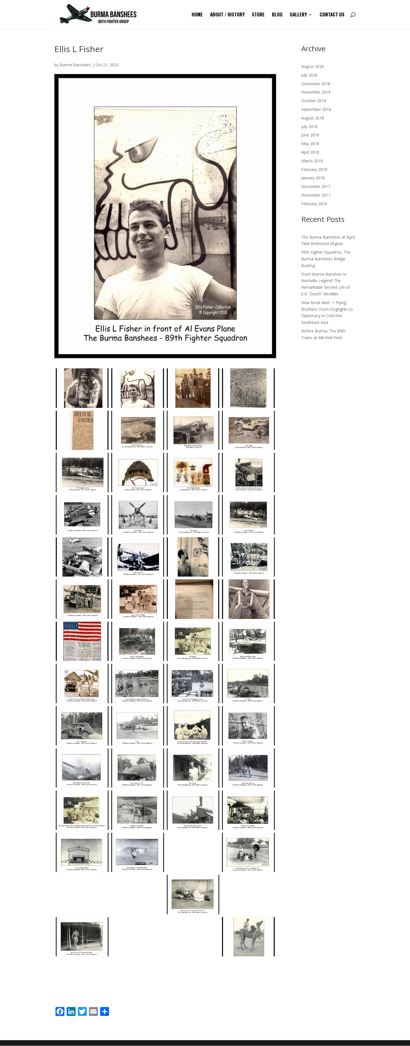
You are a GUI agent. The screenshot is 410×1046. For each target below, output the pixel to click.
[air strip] (248, 683)
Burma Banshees (75, 64)
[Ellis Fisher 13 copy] (248, 472)
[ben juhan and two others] (193, 937)
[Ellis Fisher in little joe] (82, 768)
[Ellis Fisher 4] (248, 388)
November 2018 (316, 92)
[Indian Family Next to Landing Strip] (248, 852)
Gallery (298, 15)
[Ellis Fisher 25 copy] (193, 599)
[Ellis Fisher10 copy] (248, 599)
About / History (227, 15)
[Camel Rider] (248, 937)
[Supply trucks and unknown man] (248, 894)
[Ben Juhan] (193, 768)
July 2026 (309, 75)
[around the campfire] (137, 641)
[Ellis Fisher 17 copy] (193, 515)
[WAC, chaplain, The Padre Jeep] (82, 683)
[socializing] (193, 641)
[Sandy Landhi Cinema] (82, 852)
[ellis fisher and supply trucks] (193, 683)
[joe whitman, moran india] (193, 810)
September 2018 (316, 109)
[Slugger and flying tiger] (248, 641)
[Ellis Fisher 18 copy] (248, 515)
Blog (277, 15)
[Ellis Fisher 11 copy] (137, 472)
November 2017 (316, 195)
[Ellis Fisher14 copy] (82, 641)
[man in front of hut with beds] (82, 937)
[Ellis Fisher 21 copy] (193, 557)
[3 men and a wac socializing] (82, 810)
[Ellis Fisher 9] (82, 472)
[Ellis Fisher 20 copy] (137, 557)
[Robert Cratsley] (248, 726)
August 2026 (312, 66)
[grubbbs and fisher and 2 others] (193, 726)
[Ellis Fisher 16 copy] (137, 515)
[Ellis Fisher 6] (137, 430)
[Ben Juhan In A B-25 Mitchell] (137, 852)
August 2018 (312, 118)
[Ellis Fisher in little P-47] (137, 768)
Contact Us (332, 15)
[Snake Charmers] (82, 894)
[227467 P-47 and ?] (137, 726)
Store (258, 15)
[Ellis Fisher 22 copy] (248, 557)
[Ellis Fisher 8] (248, 430)
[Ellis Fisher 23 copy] (82, 599)
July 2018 (309, 126)
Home (197, 15)
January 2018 (313, 177)
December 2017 (315, 186)
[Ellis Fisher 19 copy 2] (82, 557)
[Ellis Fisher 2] (137, 388)
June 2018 (310, 135)
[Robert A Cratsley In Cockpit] (137, 810)
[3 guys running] (248, 768)
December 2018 (315, 83)
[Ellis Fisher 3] (193, 388)
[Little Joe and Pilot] (137, 894)
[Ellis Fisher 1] (82, 388)
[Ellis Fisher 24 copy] (137, 599)
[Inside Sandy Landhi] (248, 810)
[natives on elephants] (137, 683)
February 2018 (314, 169)
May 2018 (310, 143)
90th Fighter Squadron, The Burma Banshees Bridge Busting (326, 258)
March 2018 (312, 160)
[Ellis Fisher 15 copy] (82, 515)
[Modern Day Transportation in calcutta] (82, 979)
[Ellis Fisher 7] (193, 430)
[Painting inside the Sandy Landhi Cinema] (193, 852)
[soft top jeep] (82, 726)
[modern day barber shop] (137, 937)
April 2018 (310, 152)
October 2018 (313, 100)
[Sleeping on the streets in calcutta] (193, 894)
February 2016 (314, 203)
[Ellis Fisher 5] (82, 430)
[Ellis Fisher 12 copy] (193, 472)
